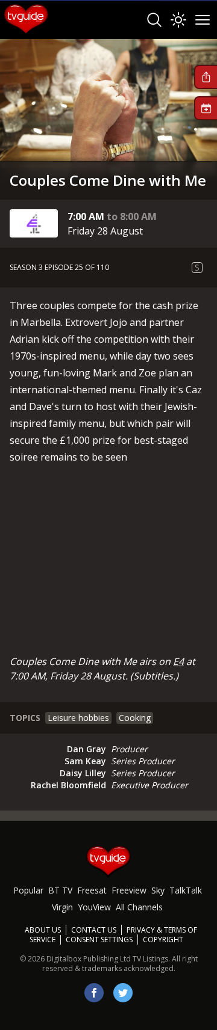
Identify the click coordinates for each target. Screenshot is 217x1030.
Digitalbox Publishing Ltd (88, 959)
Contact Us (93, 930)
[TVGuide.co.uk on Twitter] (123, 992)
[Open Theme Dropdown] (178, 19)
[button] (205, 77)
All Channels (139, 907)
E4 (178, 661)
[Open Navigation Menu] (202, 19)
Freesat (92, 890)
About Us (43, 930)
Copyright (163, 939)
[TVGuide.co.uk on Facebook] (94, 992)
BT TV (60, 890)
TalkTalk (185, 890)
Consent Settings (99, 940)
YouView (94, 907)
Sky (158, 890)
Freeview (129, 890)
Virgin (62, 907)
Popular (28, 890)
